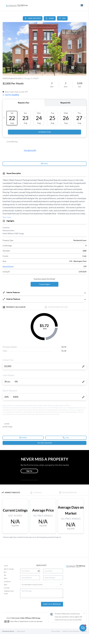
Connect (7, 588)
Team (5, 585)
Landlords (7, 581)
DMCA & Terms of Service (71, 631)
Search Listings (9, 569)
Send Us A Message (52, 604)
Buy (5, 572)
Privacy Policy (55, 631)
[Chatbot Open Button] (82, 627)
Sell (5, 575)
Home (6, 566)
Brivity (12, 631)
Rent (5, 578)
